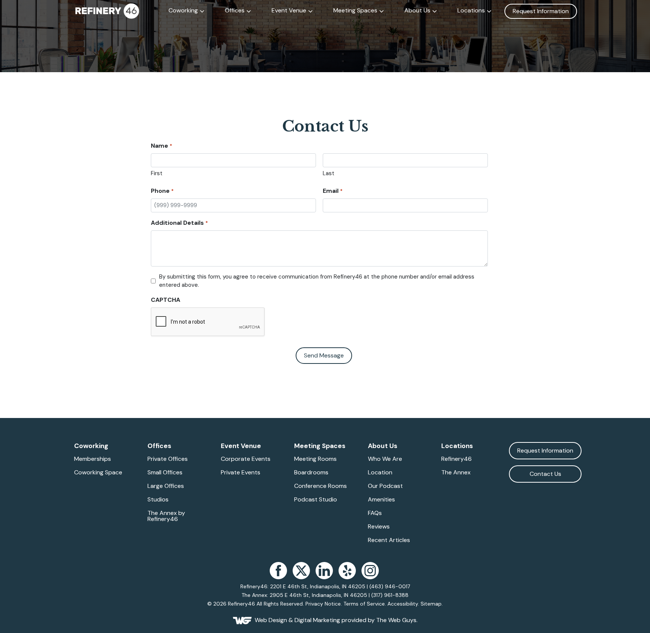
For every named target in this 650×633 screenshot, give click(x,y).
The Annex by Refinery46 (166, 516)
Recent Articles (389, 540)
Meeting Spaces (355, 10)
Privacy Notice (323, 603)
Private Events (240, 472)
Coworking (183, 10)
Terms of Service (364, 603)
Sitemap (431, 603)
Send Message (324, 355)
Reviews (379, 527)
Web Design (271, 620)
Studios (158, 500)
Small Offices (164, 472)
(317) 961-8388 (390, 595)
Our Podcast (385, 486)
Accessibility (402, 603)
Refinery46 (456, 459)
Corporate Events (245, 459)
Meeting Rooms (315, 459)
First (156, 173)
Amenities (381, 500)
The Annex (456, 472)
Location (380, 472)
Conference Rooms (320, 486)
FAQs (375, 513)
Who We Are (385, 459)
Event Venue (289, 10)
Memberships (92, 459)
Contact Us (545, 474)
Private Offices (167, 459)
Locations (471, 10)
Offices (235, 10)
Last (328, 173)
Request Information (541, 11)
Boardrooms (311, 472)
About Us (417, 10)
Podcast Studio (315, 500)
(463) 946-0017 (389, 586)
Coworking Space (98, 472)
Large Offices (165, 486)
